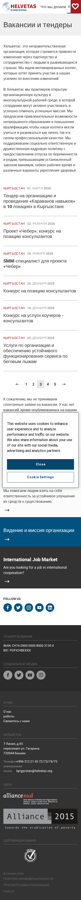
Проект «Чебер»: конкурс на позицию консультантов (32, 233)
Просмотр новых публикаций (26, 885)
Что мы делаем (53, 6)
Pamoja (8, 891)
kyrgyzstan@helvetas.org (34, 771)
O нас (7, 711)
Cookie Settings (40, 477)
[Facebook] (7, 676)
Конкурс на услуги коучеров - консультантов (33, 318)
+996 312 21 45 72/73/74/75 (36, 761)
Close (40, 464)
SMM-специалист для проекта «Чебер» (35, 263)
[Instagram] (40, 676)
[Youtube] (29, 676)
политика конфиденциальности (28, 878)
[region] (40, 450)
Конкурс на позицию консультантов (39, 291)
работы (8, 716)
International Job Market (30, 559)
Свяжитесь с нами (16, 721)
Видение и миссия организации (38, 530)
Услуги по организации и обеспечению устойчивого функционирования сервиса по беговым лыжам (35, 353)
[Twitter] (18, 676)
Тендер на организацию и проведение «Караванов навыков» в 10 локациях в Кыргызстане (39, 201)
